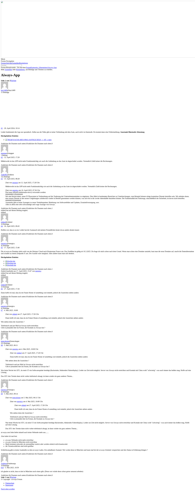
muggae (4, 153)
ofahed (3, 222)
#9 (2, 394)
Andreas (4, 463)
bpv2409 (4, 90)
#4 (2, 226)
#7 (2, 310)
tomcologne (5, 341)
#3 (2, 179)
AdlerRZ (4, 175)
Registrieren (23, 63)
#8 (2, 345)
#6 (2, 289)
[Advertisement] (97, 110)
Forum (3, 63)
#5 (2, 248)
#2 (2, 157)
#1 (2, 128)
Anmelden (15, 63)
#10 (2, 468)
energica (15, 190)
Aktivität (9, 63)
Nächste (13, 81)
